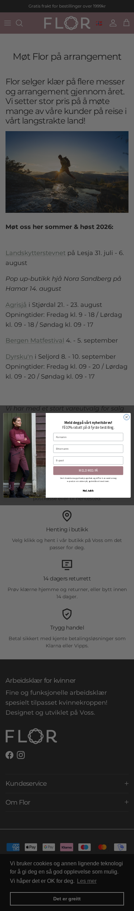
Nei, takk (88, 491)
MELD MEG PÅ (88, 471)
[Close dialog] (127, 417)
